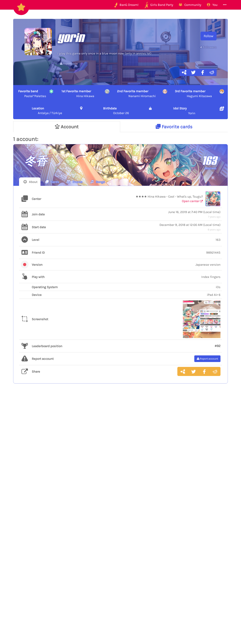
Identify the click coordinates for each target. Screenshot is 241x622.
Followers (208, 47)
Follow (208, 36)
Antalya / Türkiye (47, 110)
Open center (191, 201)
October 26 (116, 110)
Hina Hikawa (78, 93)
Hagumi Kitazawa (193, 93)
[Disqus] (120, 448)
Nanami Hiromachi (136, 93)
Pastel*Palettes (32, 93)
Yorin (184, 110)
